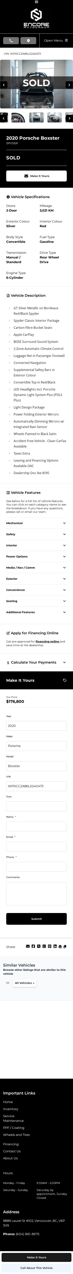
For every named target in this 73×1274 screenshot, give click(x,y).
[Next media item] (69, 84)
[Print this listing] (60, 947)
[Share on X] (39, 947)
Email (10, 836)
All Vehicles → (24, 983)
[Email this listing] (28, 947)
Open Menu (54, 40)
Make (9, 736)
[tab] (8, 1175)
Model (9, 756)
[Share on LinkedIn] (55, 947)
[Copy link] (65, 947)
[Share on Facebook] (33, 947)
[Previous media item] (3, 84)
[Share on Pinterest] (50, 947)
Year (8, 716)
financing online (48, 641)
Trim (9, 796)
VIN (8, 776)
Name (11, 816)
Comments (13, 877)
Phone (11, 857)
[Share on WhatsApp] (44, 947)
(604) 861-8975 (28, 1234)
